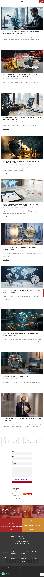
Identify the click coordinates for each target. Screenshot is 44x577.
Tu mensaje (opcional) (15, 465)
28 (2, 442)
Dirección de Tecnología (34, 558)
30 (8, 442)
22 (25, 440)
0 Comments (24, 35)
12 (36, 438)
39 (33, 442)
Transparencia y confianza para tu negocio (17, 567)
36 (25, 442)
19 (16, 440)
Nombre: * (13, 451)
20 (19, 440)
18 (13, 440)
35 (22, 442)
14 (2, 440)
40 (36, 442)
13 (39, 438)
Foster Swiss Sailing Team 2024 (16, 490)
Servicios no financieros (29, 567)
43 (5, 445)
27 (39, 440)
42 (2, 445)
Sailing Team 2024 (13, 558)
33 (16, 442)
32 (13, 442)
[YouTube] (5, 557)
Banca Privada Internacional (25, 556)
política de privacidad (19, 479)
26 (36, 440)
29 (5, 442)
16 (8, 440)
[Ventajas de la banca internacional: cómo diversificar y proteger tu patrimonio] (22, 234)
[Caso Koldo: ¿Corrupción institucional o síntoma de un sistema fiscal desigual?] (22, 405)
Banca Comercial (23, 558)
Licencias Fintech (23, 561)
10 (30, 438)
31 (11, 442)
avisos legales (25, 479)
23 (28, 440)
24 (30, 440)
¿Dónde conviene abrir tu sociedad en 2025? (18, 376)
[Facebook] (5, 555)
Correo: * (13, 456)
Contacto (24, 564)
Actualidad (13, 35)
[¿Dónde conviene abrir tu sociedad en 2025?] (22, 363)
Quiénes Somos (13, 551)
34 (19, 442)
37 (28, 442)
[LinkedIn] (3, 555)
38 (30, 442)
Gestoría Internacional (24, 551)
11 (33, 438)
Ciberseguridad (33, 554)
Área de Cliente (20, 564)
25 (33, 440)
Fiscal (22, 559)
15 (5, 440)
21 (22, 440)
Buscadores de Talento (14, 556)
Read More (6, 87)
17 (11, 440)
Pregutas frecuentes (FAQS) (5, 567)
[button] (22, 1)
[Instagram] (3, 557)
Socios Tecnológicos (34, 559)
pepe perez (18, 35)
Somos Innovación (13, 554)
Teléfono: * (13, 462)
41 (39, 442)
